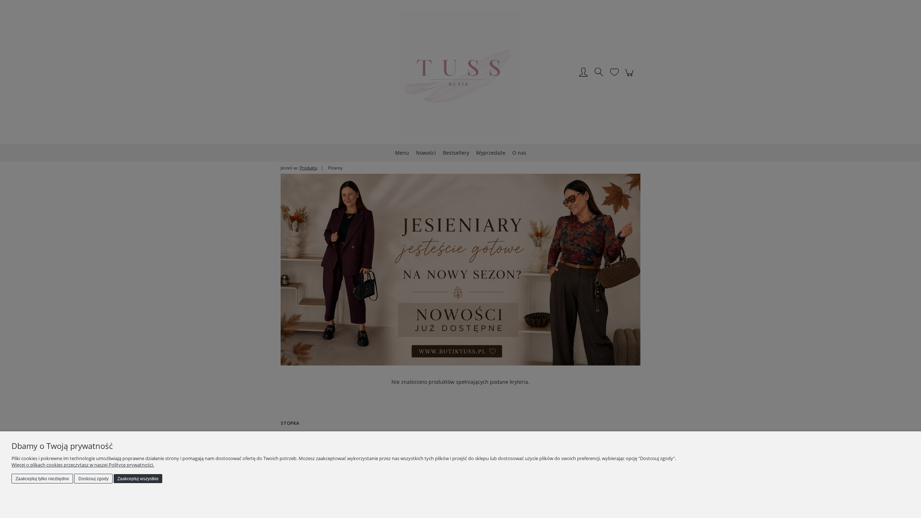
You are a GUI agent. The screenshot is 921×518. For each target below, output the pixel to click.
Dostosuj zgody (93, 478)
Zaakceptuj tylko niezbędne (42, 478)
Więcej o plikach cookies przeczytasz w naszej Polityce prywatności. (83, 465)
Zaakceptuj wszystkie (138, 478)
